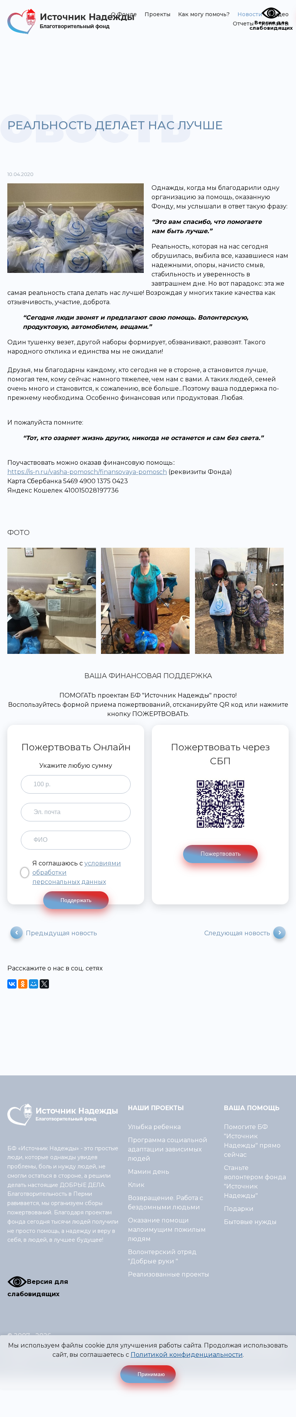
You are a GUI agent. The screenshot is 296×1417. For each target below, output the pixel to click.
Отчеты (243, 23)
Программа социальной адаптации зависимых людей (167, 1149)
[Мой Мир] (33, 984)
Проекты (157, 14)
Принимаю (151, 1374)
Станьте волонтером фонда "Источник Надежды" (255, 1181)
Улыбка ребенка (154, 1127)
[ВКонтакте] (12, 984)
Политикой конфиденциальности (187, 1354)
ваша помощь (251, 1108)
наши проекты (156, 1108)
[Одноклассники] (22, 984)
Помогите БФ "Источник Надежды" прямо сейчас (252, 1140)
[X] (44, 984)
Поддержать (76, 900)
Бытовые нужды (250, 1222)
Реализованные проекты (168, 1274)
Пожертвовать (220, 853)
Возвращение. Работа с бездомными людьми (165, 1202)
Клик (136, 1184)
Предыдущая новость (61, 933)
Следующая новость (237, 933)
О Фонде (124, 14)
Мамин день (148, 1171)
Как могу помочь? (204, 14)
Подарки (239, 1208)
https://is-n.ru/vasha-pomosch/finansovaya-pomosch (87, 472)
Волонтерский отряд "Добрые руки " (162, 1256)
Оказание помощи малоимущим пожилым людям (167, 1230)
